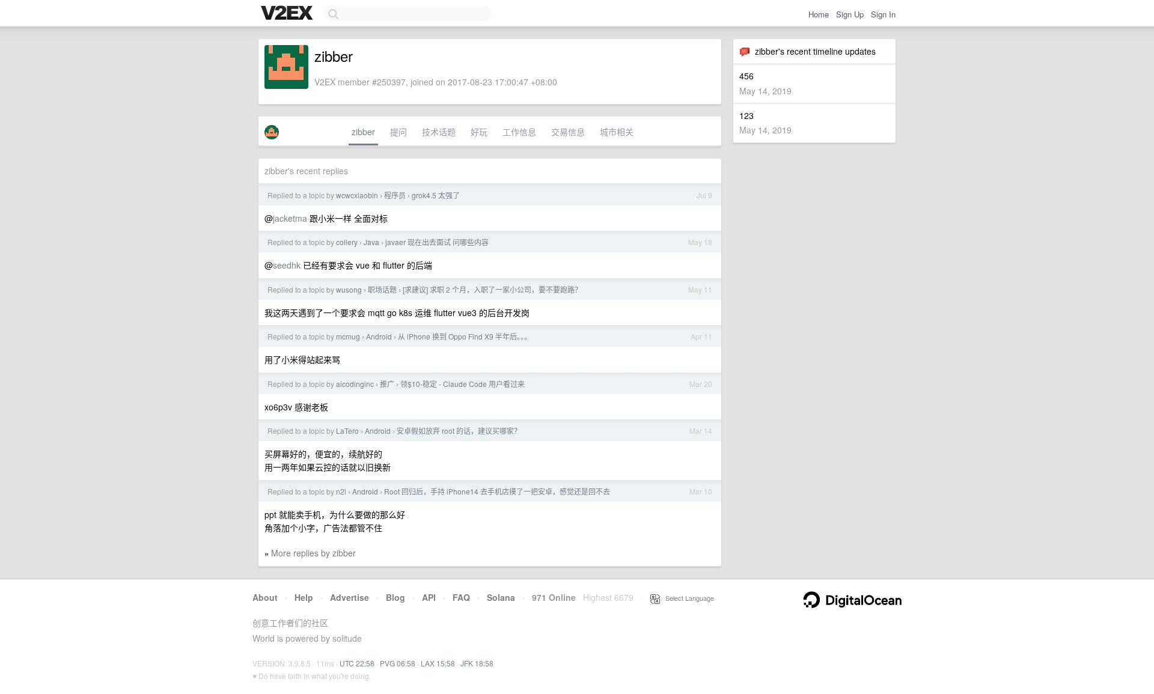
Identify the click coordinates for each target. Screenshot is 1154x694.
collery (347, 242)
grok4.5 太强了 (436, 195)
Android (379, 336)
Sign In (883, 14)
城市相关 (616, 132)
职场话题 (382, 289)
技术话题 (439, 132)
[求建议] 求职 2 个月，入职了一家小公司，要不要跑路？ (492, 289)
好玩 (479, 132)
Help (304, 597)
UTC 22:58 (357, 663)
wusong (349, 289)
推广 (387, 384)
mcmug (348, 336)
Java (371, 242)
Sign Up (850, 14)
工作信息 (519, 132)
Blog (395, 597)
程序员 (395, 195)
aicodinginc (355, 384)
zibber (363, 132)
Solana (501, 597)
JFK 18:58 (476, 663)
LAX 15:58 (438, 663)
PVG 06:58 (397, 663)
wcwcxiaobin (357, 195)
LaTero (347, 430)
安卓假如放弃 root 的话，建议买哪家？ (459, 430)
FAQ (461, 597)
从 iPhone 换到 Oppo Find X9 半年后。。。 (464, 336)
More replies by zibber (313, 553)
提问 (398, 132)
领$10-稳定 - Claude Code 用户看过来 (462, 384)
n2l (341, 491)
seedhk (287, 265)
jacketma (290, 218)
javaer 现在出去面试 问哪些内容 (437, 242)
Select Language (687, 598)
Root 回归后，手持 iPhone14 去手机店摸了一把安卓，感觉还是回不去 (497, 491)
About (265, 597)
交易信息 (568, 132)
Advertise (349, 597)
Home (818, 14)
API (429, 597)
